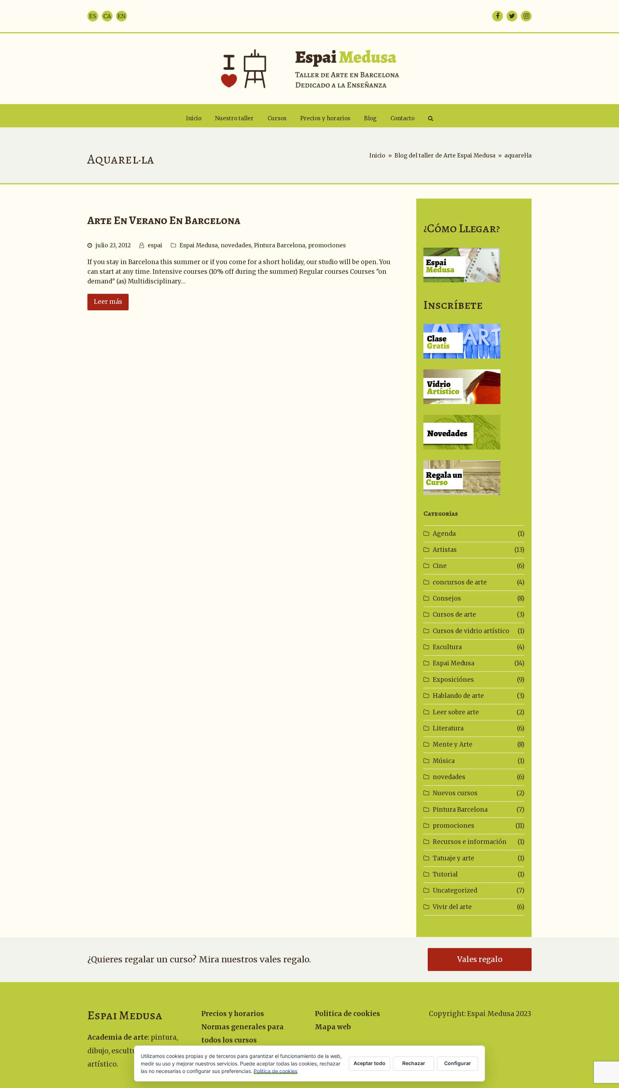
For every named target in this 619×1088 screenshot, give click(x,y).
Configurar (457, 1063)
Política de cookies (275, 1071)
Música (444, 761)
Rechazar (413, 1063)
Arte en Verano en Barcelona (163, 220)
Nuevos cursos (455, 793)
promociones (327, 245)
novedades (236, 245)
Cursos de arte (454, 614)
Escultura (447, 647)
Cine (440, 566)
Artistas (445, 550)
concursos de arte (460, 582)
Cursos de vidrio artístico (471, 631)
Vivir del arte (452, 907)
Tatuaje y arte (453, 858)
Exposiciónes (453, 680)
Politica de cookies (347, 1014)
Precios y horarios (232, 1014)
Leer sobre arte (456, 712)
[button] (430, 118)
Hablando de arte (458, 696)
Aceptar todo (369, 1063)
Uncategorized (455, 890)
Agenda (444, 534)
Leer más (108, 302)
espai (155, 245)
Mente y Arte (452, 744)
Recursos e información (470, 842)
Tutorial (445, 874)
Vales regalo (480, 959)
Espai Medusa (198, 245)
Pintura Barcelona (279, 245)
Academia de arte (117, 1037)
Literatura (448, 728)
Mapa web (333, 1027)
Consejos (447, 598)
